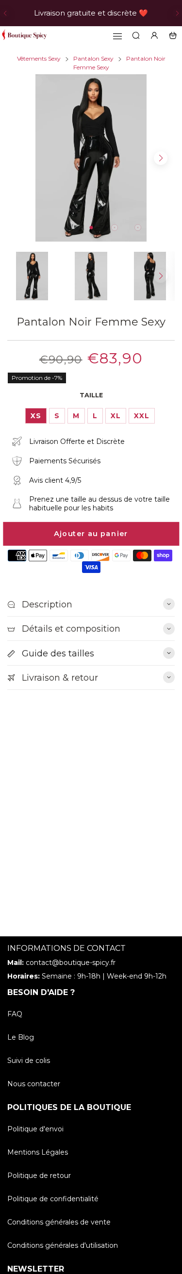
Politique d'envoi (35, 1129)
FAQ (14, 1014)
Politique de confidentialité (53, 1198)
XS (36, 415)
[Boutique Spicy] (24, 35)
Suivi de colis (28, 1060)
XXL (141, 415)
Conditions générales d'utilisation (62, 1245)
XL (116, 415)
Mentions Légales (37, 1152)
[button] (5, 13)
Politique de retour (39, 1175)
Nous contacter (33, 1083)
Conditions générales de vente (59, 1222)
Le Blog (20, 1037)
